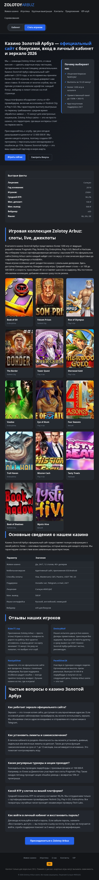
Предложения (72, 11)
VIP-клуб (85, 11)
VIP (74, 858)
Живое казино (11, 11)
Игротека (25, 11)
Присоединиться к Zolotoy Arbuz (49, 840)
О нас (54, 858)
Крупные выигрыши (42, 11)
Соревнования (12, 18)
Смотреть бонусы (40, 157)
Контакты (58, 11)
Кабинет (15, 27)
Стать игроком (34, 27)
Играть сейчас (15, 157)
